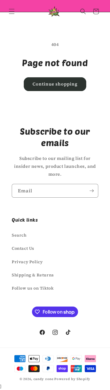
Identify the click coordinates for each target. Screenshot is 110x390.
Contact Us (23, 248)
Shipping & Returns (33, 275)
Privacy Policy (27, 262)
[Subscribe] (91, 191)
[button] (11, 11)
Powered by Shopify (72, 379)
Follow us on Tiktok (32, 288)
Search (19, 235)
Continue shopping (55, 84)
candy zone (43, 379)
